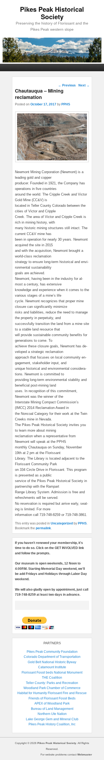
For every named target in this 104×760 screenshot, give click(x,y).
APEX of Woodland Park (52, 703)
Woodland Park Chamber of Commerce (52, 688)
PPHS (65, 104)
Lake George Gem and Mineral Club (52, 719)
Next (84, 85)
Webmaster (84, 754)
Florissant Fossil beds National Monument (52, 672)
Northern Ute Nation (52, 714)
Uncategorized (62, 523)
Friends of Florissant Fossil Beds (52, 698)
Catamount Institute (52, 667)
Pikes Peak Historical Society (52, 13)
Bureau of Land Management (52, 709)
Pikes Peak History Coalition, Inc (52, 724)
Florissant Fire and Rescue (67, 693)
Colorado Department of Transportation (52, 657)
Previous (67, 85)
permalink (43, 528)
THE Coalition (52, 677)
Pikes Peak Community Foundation (52, 652)
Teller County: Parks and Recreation (52, 683)
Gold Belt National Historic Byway (52, 662)
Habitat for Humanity (32, 693)
